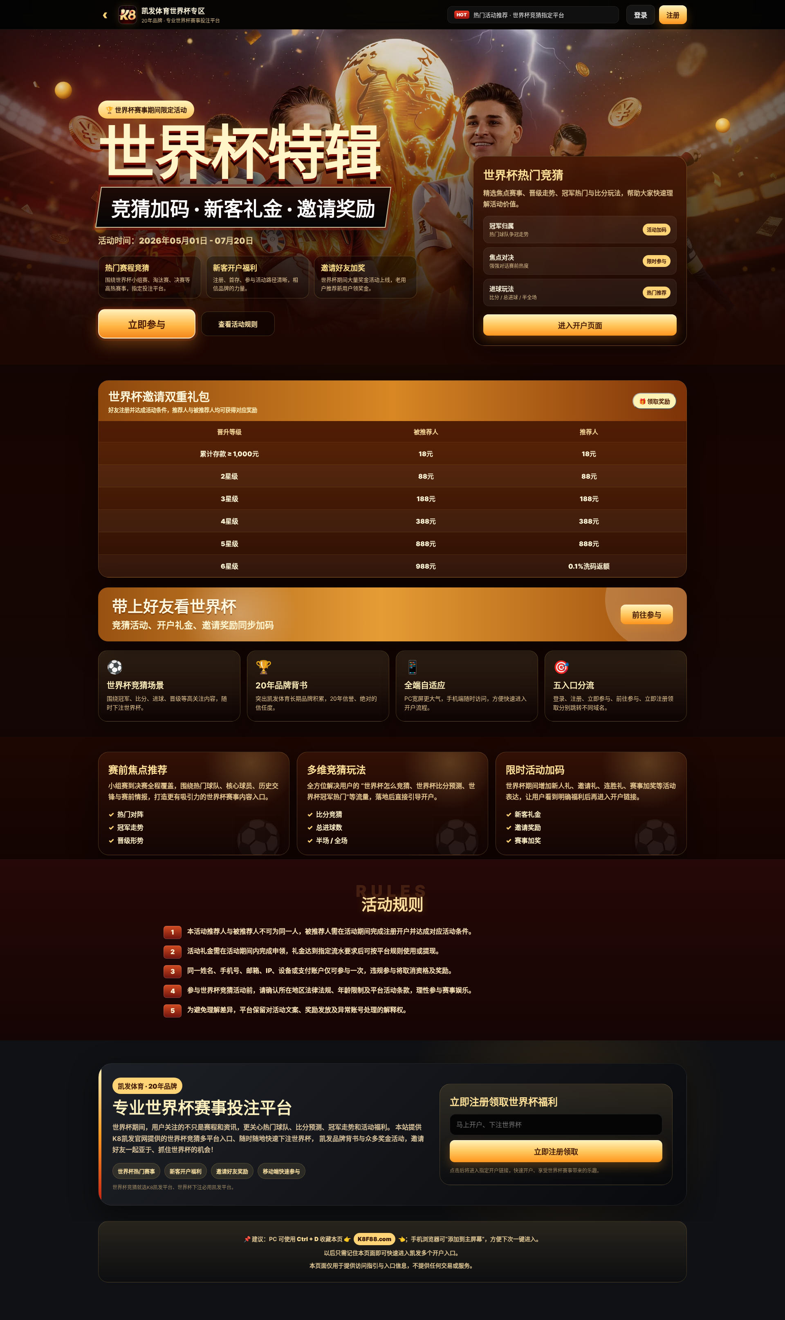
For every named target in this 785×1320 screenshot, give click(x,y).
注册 (673, 15)
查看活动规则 (238, 324)
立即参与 (147, 324)
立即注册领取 (556, 1151)
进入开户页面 (580, 325)
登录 (640, 15)
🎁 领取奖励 (654, 401)
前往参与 (647, 615)
